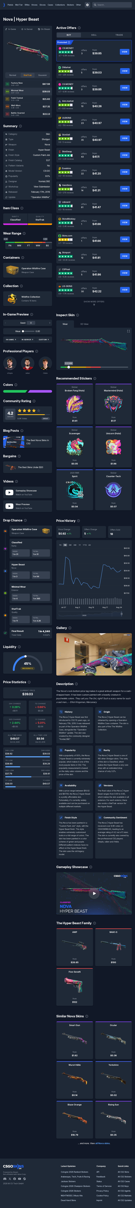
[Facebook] (15, 1178)
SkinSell (66, 134)
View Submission (42, 186)
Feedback (101, 1177)
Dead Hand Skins (68, 1200)
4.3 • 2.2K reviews (66, 159)
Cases (50, 5)
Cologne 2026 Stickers (71, 1191)
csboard (66, 202)
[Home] (5, 5)
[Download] (60, 671)
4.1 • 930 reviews (65, 108)
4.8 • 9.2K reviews (66, 277)
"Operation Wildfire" (40, 197)
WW (38, 245)
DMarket (66, 67)
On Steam (45, 29)
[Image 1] (83, 672)
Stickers (70, 5)
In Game (12, 29)
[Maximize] (128, 331)
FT (28, 245)
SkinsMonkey (68, 219)
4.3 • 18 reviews (65, 209)
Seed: (23, 323)
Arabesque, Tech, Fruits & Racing (75, 1177)
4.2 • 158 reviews (65, 125)
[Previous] (5, 323)
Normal (12, 75)
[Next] (50, 323)
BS (47, 245)
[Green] (15, 391)
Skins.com (67, 235)
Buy (69, 35)
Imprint (99, 1200)
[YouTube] (20, 1178)
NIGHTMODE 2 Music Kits (72, 1195)
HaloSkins (67, 185)
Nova (47, 144)
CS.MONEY (68, 48)
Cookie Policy (103, 1195)
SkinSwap (67, 151)
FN (10, 245)
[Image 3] (92, 672)
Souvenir (42, 75)
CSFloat (66, 269)
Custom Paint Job (41, 155)
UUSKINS (66, 118)
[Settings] (87, 5)
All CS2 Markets (124, 1195)
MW (19, 245)
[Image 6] (104, 672)
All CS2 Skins (123, 1172)
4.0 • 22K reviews (66, 75)
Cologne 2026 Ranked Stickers (74, 1172)
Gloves (43, 5)
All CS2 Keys (123, 1186)
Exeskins (66, 168)
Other (78, 5)
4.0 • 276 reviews (66, 192)
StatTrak (28, 75)
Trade (119, 35)
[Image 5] (100, 672)
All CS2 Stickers (124, 1177)
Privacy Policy (103, 1191)
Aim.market (68, 101)
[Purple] (40, 391)
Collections (60, 5)
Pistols (10, 5)
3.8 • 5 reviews (64, 142)
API (98, 1172)
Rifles (27, 5)
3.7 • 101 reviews (65, 243)
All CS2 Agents (124, 1191)
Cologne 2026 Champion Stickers (75, 1186)
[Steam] (25, 1178)
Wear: (18, 331)
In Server (28, 29)
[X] (11, 1178)
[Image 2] (87, 672)
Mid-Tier (19, 5)
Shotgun (46, 139)
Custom (43, 340)
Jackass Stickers (68, 1181)
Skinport (66, 252)
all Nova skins (102, 1143)
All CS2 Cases (124, 1181)
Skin (48, 134)
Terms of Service (104, 1186)
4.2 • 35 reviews (65, 176)
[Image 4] (96, 672)
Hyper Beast (44, 149)
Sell (94, 35)
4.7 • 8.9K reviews (66, 55)
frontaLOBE (44, 181)
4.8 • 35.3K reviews (66, 260)
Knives (34, 5)
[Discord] (6, 1178)
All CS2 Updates (125, 1200)
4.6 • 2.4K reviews (66, 226)
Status (99, 1181)
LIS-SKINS (67, 286)
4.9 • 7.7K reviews (66, 293)
